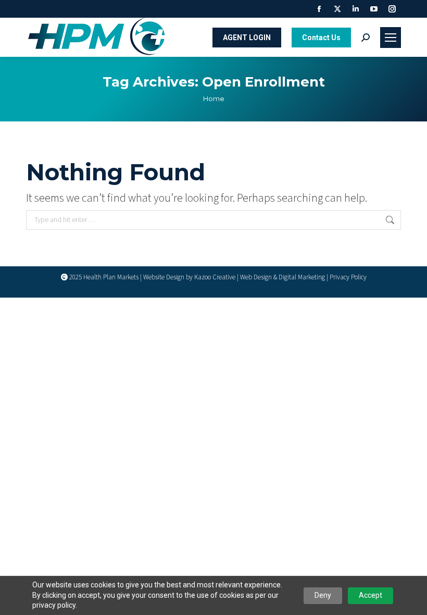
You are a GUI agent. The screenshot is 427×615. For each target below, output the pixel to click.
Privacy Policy (348, 277)
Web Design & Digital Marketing (282, 277)
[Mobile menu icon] (390, 37)
